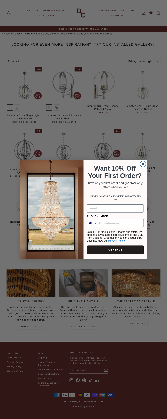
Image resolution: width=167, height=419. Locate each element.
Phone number (97, 216)
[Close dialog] (143, 164)
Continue (115, 250)
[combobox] (92, 223)
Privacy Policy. (116, 240)
